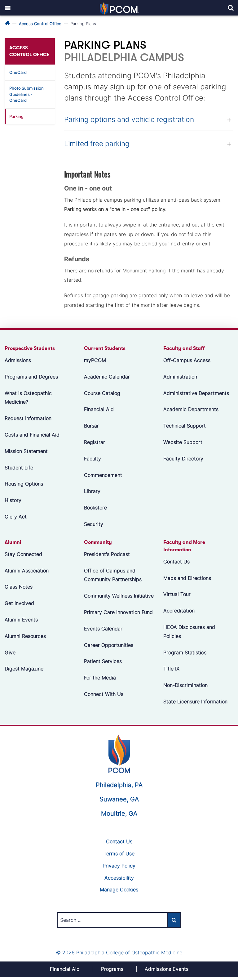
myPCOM (95, 360)
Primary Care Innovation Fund (118, 612)
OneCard (18, 72)
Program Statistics (184, 652)
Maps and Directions (187, 578)
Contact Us (176, 561)
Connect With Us (103, 694)
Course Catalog (102, 393)
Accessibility (119, 877)
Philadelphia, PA (119, 785)
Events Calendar (103, 628)
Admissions (18, 360)
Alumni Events (21, 619)
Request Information (28, 418)
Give (10, 652)
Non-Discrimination (185, 685)
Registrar (94, 442)
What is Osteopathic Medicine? (28, 397)
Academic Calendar (107, 377)
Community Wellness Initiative (119, 596)
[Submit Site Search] (174, 920)
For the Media (100, 677)
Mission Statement (26, 451)
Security (93, 524)
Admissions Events (166, 969)
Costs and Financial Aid (32, 435)
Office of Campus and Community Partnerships (113, 575)
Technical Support (184, 426)
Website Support (182, 442)
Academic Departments (190, 409)
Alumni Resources (25, 636)
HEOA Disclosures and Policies (189, 631)
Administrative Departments (196, 393)
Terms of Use (119, 853)
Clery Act (16, 516)
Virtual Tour (177, 594)
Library (92, 491)
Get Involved (19, 603)
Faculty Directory (183, 458)
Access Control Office (40, 23)
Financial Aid (99, 409)
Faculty (92, 458)
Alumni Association (27, 570)
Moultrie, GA (119, 813)
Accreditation (179, 610)
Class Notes (19, 587)
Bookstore (95, 507)
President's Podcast (107, 554)
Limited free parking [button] (97, 143)
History (13, 500)
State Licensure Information (195, 701)
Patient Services (103, 661)
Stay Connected (23, 554)
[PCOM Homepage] (119, 753)
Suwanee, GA (119, 799)
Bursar (91, 426)
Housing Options (24, 484)
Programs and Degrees (31, 377)
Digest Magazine (24, 669)
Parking (16, 116)
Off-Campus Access (186, 360)
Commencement (103, 475)
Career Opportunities (108, 645)
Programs (112, 969)
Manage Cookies (119, 889)
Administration (180, 377)
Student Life (19, 467)
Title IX (171, 669)
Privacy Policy (119, 866)
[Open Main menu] (7, 8)
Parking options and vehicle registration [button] (129, 119)
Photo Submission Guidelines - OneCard (26, 94)
